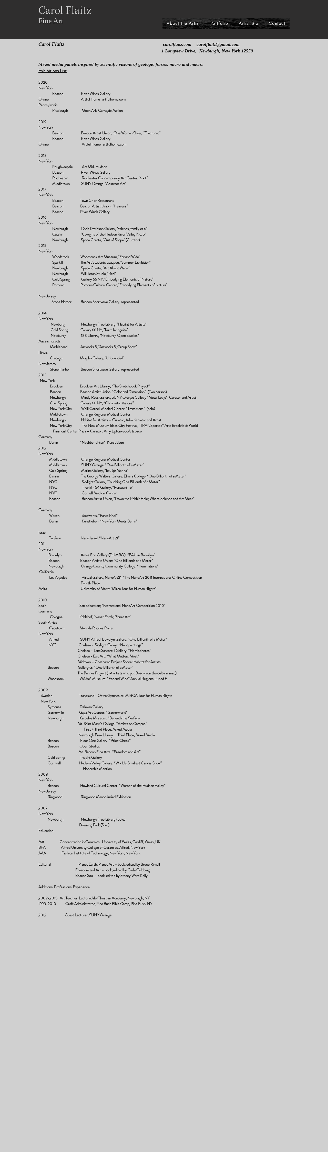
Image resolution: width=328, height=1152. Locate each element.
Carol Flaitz (65, 11)
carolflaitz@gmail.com (218, 44)
